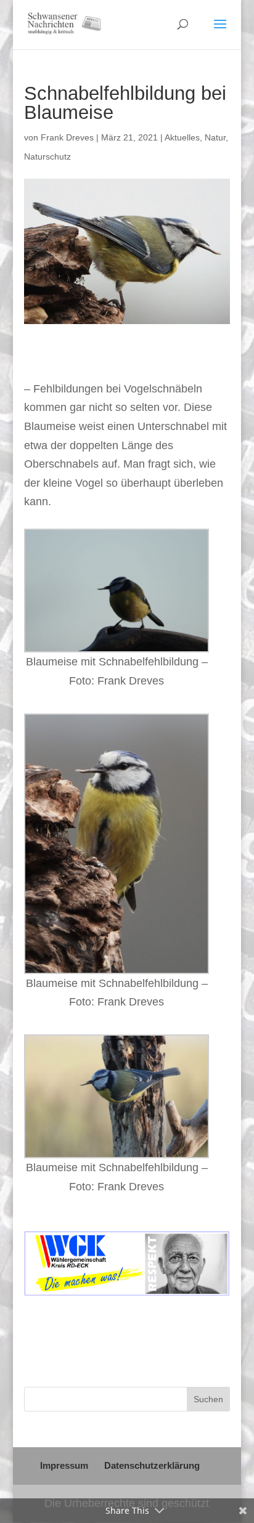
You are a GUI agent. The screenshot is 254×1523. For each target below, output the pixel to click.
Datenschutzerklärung (152, 1465)
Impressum (64, 1465)
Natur (215, 137)
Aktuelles (182, 137)
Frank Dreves (67, 137)
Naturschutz (47, 156)
